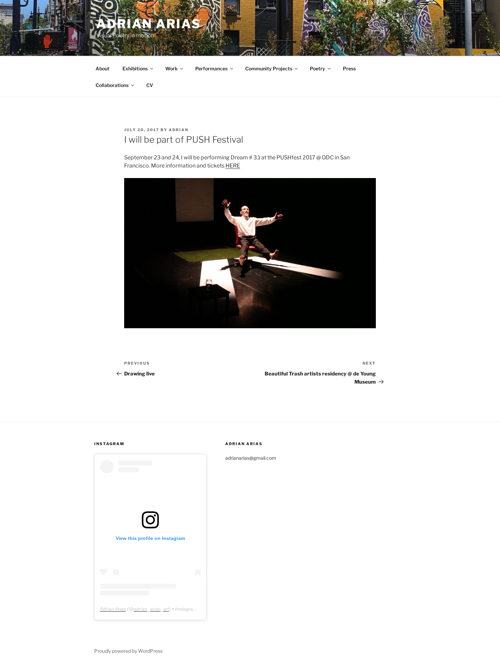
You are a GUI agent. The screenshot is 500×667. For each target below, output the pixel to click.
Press (349, 68)
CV (149, 85)
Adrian (178, 129)
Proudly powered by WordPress (128, 651)
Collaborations (112, 85)
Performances (211, 68)
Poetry (317, 68)
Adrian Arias (148, 23)
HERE (233, 165)
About (103, 68)
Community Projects (268, 68)
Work (171, 68)
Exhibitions (135, 68)
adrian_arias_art (151, 609)
